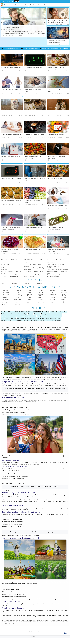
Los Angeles (17, 290)
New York (26, 283)
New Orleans (5, 304)
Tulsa (52, 303)
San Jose (41, 292)
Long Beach (64, 301)
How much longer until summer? (56, 275)
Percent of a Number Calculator (9, 275)
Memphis (40, 297)
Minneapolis (41, 303)
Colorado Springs (40, 301)
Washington (39, 283)
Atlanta (17, 301)
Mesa (5, 301)
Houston (40, 290)
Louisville (52, 297)
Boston (3, 283)
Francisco (40, 294)
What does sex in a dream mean (56, 259)
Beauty (32, 5)
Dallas (29, 292)
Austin (52, 292)
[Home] (4, 4)
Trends (23, 8)
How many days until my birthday (10, 276)
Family (16, 8)
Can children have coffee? (54, 276)
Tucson (29, 299)
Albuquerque (17, 299)
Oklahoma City (6, 297)
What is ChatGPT (5, 264)
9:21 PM (49, 268)
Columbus (17, 294)
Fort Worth (64, 292)
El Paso (41, 296)
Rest (39, 5)
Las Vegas (29, 297)
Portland (17, 297)
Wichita (64, 303)
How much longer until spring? (32, 275)
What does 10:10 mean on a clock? (33, 271)
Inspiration (47, 5)
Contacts (50, 632)
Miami (17, 303)
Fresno (41, 299)
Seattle (64, 294)
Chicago (14, 283)
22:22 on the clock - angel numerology (57, 269)
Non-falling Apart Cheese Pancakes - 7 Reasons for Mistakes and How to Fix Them (34, 260)
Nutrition (16, 5)
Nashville (52, 296)
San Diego (17, 292)
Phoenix (52, 290)
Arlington (17, 304)
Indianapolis (52, 294)
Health (25, 5)
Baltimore (64, 297)
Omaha (29, 301)
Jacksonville (6, 294)
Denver (6, 296)
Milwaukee (6, 299)
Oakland (29, 303)
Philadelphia (64, 290)
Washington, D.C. (17, 296)
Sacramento (52, 299)
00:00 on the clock (29, 276)
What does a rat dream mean (9, 259)
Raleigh (52, 301)
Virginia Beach (6, 303)
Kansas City (64, 299)
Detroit (64, 296)
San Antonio (6, 292)
